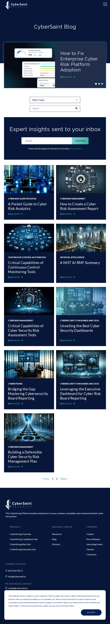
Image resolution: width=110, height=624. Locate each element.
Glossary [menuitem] (56, 544)
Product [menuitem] (15, 527)
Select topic (38, 99)
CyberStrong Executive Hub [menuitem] (23, 549)
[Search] (77, 108)
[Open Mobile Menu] (105, 4)
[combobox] (52, 108)
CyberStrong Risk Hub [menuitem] (20, 544)
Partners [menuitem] (90, 549)
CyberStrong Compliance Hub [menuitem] (24, 539)
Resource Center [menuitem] (62, 527)
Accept (91, 612)
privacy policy (75, 148)
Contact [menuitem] (90, 534)
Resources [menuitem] (57, 534)
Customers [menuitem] (91, 554)
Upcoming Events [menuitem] (94, 544)
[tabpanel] (55, 65)
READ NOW (66, 77)
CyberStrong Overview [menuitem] (20, 534)
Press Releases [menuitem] (93, 539)
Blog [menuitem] (54, 539)
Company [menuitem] (91, 527)
